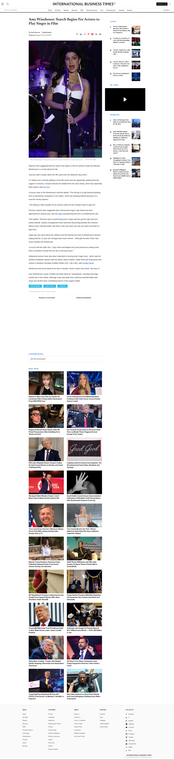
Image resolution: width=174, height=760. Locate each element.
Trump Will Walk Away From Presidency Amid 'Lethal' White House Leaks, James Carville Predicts (46, 630)
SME (81, 10)
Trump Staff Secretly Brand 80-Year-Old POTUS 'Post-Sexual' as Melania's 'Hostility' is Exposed (46, 696)
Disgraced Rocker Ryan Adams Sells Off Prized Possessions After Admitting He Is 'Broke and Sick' (44, 432)
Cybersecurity (52, 730)
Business (74, 10)
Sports (24, 743)
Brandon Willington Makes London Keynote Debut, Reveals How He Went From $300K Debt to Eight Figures (122, 174)
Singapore (103, 720)
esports (50, 739)
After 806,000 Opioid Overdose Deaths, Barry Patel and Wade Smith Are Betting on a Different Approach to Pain (121, 135)
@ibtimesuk (47, 32)
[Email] (96, 34)
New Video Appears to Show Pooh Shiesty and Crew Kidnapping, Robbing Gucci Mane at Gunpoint (83, 696)
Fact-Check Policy (79, 736)
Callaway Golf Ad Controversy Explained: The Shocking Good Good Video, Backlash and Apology (84, 465)
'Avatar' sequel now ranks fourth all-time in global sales (121, 52)
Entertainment (111, 10)
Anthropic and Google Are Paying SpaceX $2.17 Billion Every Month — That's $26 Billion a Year (84, 630)
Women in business (54, 736)
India (101, 717)
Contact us (77, 717)
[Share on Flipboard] (89, 34)
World (50, 10)
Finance (50, 727)
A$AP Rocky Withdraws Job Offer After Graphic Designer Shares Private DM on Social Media (82, 564)
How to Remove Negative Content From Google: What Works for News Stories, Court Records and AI (121, 149)
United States (104, 727)
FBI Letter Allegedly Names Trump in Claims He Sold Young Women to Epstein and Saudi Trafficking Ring (46, 465)
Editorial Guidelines (83, 298)
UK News (58, 10)
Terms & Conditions (80, 720)
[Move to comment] (100, 34)
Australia (102, 714)
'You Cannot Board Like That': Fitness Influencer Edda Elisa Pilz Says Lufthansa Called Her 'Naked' (83, 531)
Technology (26, 733)
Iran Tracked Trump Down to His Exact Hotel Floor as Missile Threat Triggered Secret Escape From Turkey (83, 432)
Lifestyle (121, 10)
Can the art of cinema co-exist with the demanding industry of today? (121, 40)
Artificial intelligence (54, 733)
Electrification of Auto (54, 723)
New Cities (51, 743)
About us (76, 714)
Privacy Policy (78, 723)
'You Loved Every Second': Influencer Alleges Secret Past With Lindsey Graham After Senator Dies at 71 (46, 531)
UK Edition (166, 10)
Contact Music (88, 263)
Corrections (77, 730)
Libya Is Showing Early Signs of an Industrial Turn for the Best (122, 122)
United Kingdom (104, 723)
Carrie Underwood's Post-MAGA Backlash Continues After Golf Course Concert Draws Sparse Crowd (83, 399)
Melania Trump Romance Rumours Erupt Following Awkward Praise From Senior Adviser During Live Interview (44, 564)
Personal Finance (91, 10)
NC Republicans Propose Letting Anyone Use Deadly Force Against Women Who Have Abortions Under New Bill (46, 597)
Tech (101, 10)
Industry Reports (53, 749)
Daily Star (62, 214)
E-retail (50, 714)
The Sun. (46, 187)
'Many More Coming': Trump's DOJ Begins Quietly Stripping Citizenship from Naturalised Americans (46, 663)
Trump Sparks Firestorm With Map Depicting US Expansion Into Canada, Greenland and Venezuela (84, 597)
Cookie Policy (78, 727)
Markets (66, 10)
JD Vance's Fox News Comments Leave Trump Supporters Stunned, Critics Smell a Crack (83, 663)
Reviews (129, 10)
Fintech (50, 746)
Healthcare (51, 720)
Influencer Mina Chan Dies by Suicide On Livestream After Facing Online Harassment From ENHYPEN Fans (45, 399)
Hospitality (51, 717)
